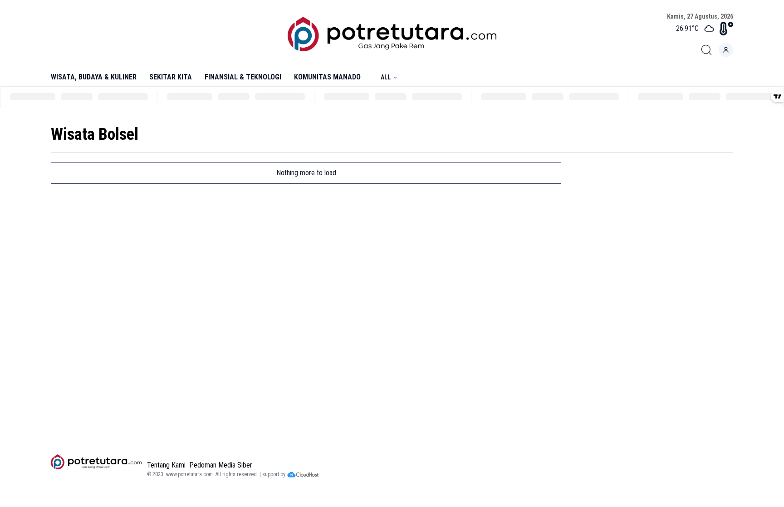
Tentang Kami (166, 465)
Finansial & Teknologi (243, 77)
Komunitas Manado (327, 77)
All (386, 77)
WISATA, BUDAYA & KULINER (94, 77)
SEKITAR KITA (170, 77)
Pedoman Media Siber (220, 465)
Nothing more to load (306, 172)
